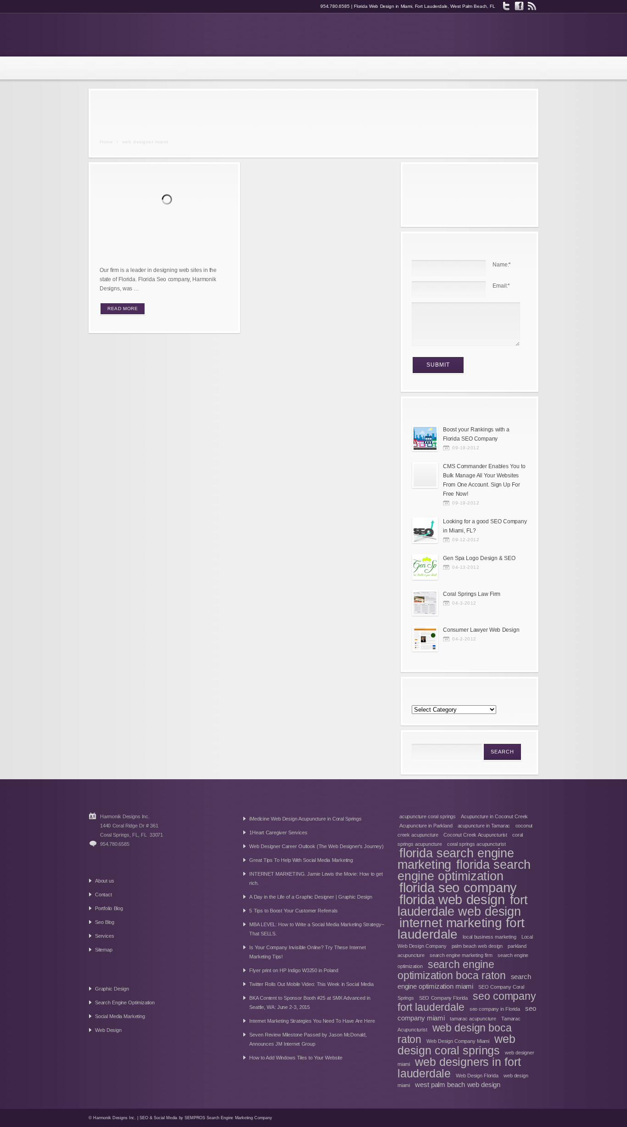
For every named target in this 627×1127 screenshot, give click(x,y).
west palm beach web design (457, 1084)
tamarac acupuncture (473, 1018)
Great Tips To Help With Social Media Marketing (301, 860)
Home (106, 141)
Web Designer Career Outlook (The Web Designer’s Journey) (316, 846)
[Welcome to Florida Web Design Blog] (169, 200)
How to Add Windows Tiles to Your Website (295, 1057)
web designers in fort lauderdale (459, 1067)
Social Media (165, 1118)
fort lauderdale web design (462, 905)
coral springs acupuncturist (476, 844)
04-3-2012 (464, 603)
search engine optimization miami (464, 981)
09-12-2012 (465, 539)
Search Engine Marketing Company (239, 1118)
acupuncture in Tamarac (484, 825)
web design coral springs (456, 1044)
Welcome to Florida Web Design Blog (151, 249)
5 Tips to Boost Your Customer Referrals (293, 910)
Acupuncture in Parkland (425, 825)
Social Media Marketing (120, 1016)
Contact (103, 894)
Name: (502, 264)
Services (104, 936)
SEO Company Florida (443, 998)
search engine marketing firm (461, 955)
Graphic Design (112, 988)
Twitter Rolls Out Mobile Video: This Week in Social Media (311, 984)
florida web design (451, 899)
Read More (122, 308)
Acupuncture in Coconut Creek (494, 816)
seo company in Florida (495, 1009)
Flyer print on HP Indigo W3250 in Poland (293, 970)
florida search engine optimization (464, 870)
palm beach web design (477, 946)
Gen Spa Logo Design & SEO (479, 558)
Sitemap (103, 949)
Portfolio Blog (109, 908)
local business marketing (489, 937)
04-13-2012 (465, 567)
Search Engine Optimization (125, 1002)
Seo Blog (104, 922)
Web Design (108, 1030)
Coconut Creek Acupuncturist (475, 835)
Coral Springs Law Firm (471, 594)
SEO (144, 1118)
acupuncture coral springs (427, 816)
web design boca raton (454, 1033)
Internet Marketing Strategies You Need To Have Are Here (312, 1021)
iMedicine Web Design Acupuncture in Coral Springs (305, 818)
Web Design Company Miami (457, 1041)
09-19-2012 (465, 447)
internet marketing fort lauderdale (460, 928)
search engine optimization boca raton (451, 969)
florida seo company (458, 887)
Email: (501, 286)
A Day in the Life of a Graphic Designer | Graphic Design (310, 897)
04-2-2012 (464, 638)
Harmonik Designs (152, 34)
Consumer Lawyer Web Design (481, 630)
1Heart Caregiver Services (278, 832)
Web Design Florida (477, 1075)
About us (104, 880)
